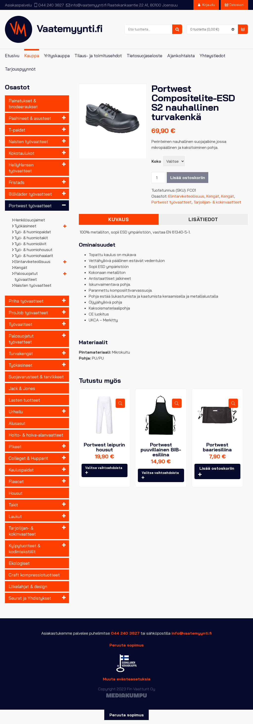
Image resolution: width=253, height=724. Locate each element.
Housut (15, 493)
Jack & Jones (22, 388)
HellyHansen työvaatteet (21, 167)
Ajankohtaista (181, 55)
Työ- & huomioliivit (30, 243)
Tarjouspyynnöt (20, 69)
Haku (177, 29)
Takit (13, 504)
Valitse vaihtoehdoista (103, 468)
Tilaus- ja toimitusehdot (98, 55)
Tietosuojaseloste (144, 55)
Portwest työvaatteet (30, 205)
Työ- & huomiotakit (31, 237)
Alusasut (17, 423)
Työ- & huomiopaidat (33, 231)
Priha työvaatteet (26, 301)
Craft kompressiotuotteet (34, 574)
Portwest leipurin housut (104, 447)
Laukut (15, 516)
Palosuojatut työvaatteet (26, 276)
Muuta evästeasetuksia (126, 678)
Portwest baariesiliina (217, 447)
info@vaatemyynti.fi (88, 4)
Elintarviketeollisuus (32, 261)
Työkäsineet (25, 225)
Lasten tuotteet (24, 400)
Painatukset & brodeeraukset (23, 103)
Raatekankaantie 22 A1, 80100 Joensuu (142, 4)
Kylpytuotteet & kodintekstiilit (24, 548)
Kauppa (31, 55)
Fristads (16, 182)
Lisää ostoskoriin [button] (216, 468)
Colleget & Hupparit (28, 458)
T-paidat (17, 129)
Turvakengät (21, 353)
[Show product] (120, 403)
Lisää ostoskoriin (187, 177)
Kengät (21, 267)
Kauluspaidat (21, 469)
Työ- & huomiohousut (33, 249)
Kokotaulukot (21, 153)
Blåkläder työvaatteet (30, 194)
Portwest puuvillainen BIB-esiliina (161, 449)
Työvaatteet (20, 324)
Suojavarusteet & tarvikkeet (36, 376)
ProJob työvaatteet (28, 312)
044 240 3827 (51, 4)
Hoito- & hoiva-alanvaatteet (36, 435)
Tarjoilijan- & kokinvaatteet (22, 531)
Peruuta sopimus (126, 645)
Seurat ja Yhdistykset (30, 598)
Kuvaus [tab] (118, 219)
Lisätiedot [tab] (203, 219)
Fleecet (16, 481)
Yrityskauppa (57, 55)
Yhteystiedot (212, 55)
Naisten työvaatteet (28, 141)
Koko (156, 161)
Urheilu (16, 411)
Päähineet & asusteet (30, 118)
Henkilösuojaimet (30, 219)
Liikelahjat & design (28, 586)
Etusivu (12, 55)
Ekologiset (19, 563)
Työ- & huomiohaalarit (34, 255)
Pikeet (15, 446)
